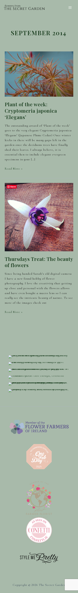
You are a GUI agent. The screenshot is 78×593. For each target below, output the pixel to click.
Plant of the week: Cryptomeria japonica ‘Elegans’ (31, 110)
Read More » (14, 169)
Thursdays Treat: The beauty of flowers (39, 262)
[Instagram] (39, 335)
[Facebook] (30, 335)
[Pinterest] (48, 335)
